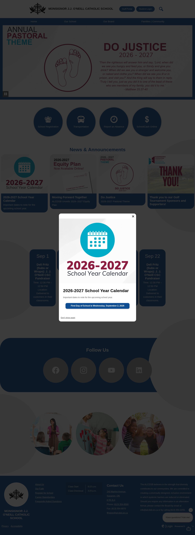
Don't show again (68, 318)
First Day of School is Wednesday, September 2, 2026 (97, 306)
